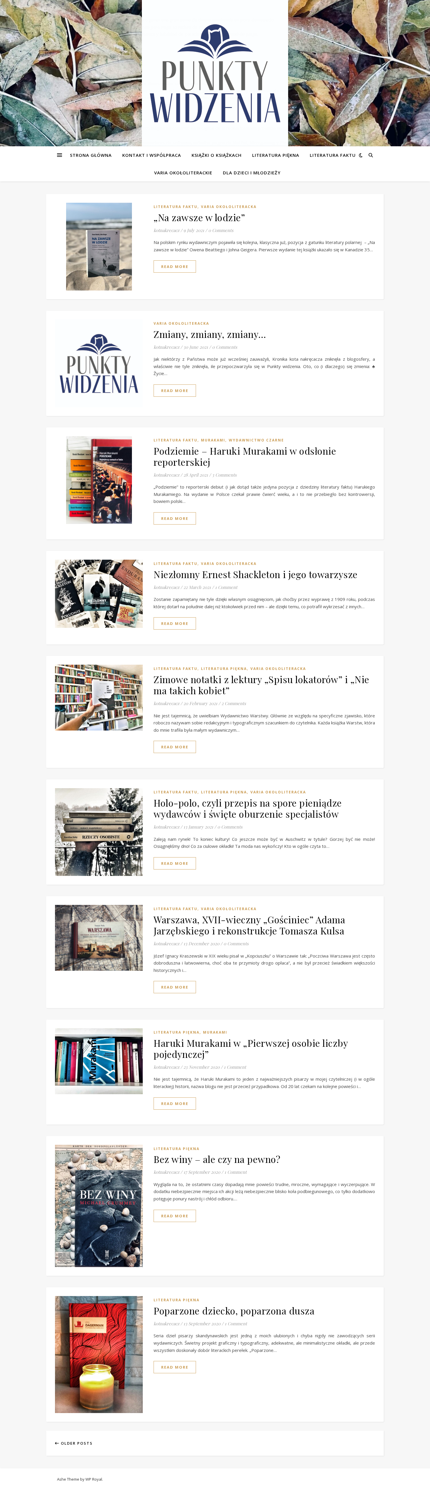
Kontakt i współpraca (151, 155)
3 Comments (224, 475)
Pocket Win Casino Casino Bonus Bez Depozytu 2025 (53, 121)
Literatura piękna (275, 155)
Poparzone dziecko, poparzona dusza (234, 1310)
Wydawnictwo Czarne (256, 440)
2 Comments (233, 703)
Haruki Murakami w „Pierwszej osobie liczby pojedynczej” (251, 1048)
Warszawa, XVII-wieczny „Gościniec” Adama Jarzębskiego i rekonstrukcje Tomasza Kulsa (249, 925)
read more (174, 266)
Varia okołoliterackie (183, 173)
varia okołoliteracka (229, 206)
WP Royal (93, 1479)
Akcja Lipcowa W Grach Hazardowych (37, 27)
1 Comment (226, 587)
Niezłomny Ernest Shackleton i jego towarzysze (256, 574)
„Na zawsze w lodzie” (199, 217)
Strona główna (91, 155)
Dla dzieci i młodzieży (252, 173)
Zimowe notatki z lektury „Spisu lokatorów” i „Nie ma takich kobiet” (261, 685)
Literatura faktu (333, 155)
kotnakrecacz (166, 230)
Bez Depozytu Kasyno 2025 (30, 76)
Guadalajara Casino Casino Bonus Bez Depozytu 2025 (54, 20)
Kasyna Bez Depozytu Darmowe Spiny (41, 62)
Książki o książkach (217, 155)
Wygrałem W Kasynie (21, 34)
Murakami (213, 440)
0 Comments (220, 230)
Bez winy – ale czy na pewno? (217, 1159)
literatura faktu (175, 206)
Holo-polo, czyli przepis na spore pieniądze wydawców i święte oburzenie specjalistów (248, 808)
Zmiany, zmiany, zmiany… (210, 334)
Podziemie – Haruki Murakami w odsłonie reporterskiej (245, 456)
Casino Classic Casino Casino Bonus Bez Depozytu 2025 (56, 135)
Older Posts (76, 1443)
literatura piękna (224, 668)
